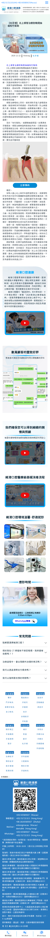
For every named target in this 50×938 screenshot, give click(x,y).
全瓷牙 (40, 698)
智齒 (25, 734)
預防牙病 (25, 766)
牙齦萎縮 (40, 744)
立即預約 (25, 185)
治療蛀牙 (10, 757)
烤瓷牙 (40, 707)
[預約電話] (8, 932)
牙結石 (25, 702)
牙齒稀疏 (10, 734)
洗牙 (25, 712)
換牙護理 (10, 766)
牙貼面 (25, 721)
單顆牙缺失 (10, 707)
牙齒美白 (25, 694)
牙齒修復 (40, 694)
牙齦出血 (40, 734)
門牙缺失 (10, 702)
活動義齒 (40, 702)
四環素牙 (25, 717)
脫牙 (25, 739)
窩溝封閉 (10, 771)
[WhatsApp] (41, 932)
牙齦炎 (40, 739)
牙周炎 (40, 730)
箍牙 (10, 744)
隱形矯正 (10, 730)
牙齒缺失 (25, 771)
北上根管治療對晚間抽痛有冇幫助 (21, 65)
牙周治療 (40, 726)
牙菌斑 (25, 707)
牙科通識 (25, 757)
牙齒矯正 (10, 726)
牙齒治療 (25, 726)
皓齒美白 (25, 698)
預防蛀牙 (10, 761)
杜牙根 (36, 56)
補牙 (25, 730)
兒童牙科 (10, 753)
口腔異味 (25, 761)
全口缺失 (10, 712)
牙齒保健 (25, 753)
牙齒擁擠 (10, 739)
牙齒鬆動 (40, 748)
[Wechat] (25, 932)
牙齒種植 (10, 694)
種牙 (10, 698)
